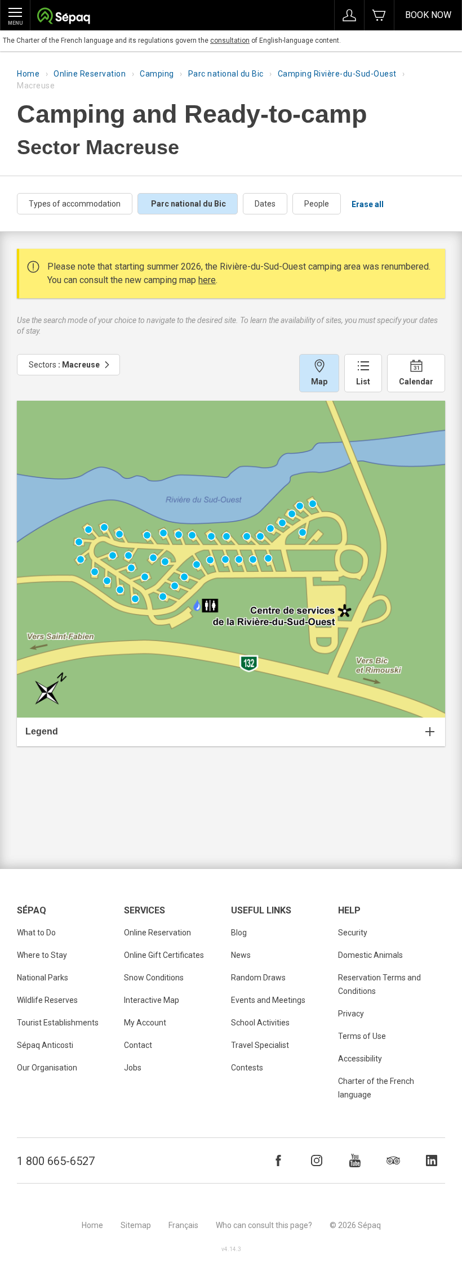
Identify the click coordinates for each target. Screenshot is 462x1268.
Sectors (64, 364)
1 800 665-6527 (56, 1161)
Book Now (428, 15)
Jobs (132, 1067)
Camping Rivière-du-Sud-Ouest (337, 73)
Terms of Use (362, 1036)
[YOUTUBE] (354, 1160)
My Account (145, 1022)
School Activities (260, 1022)
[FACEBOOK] (278, 1160)
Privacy (351, 1013)
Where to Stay (42, 955)
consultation (230, 40)
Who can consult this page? (264, 1225)
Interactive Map (151, 1000)
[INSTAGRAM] (316, 1160)
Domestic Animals (370, 955)
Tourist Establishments (58, 1022)
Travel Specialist (260, 1045)
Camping (157, 73)
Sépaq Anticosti (45, 1045)
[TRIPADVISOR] (393, 1160)
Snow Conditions (154, 977)
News (241, 955)
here (207, 280)
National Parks (42, 977)
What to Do (36, 932)
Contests (247, 1067)
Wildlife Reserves (47, 1000)
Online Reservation (90, 73)
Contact (138, 1045)
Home (28, 73)
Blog (239, 932)
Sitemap (136, 1225)
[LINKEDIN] (431, 1160)
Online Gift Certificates (164, 955)
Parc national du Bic (226, 73)
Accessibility (360, 1058)
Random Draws (258, 977)
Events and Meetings (268, 1000)
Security (352, 932)
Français (183, 1225)
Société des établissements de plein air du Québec (63, 17)
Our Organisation (47, 1067)
